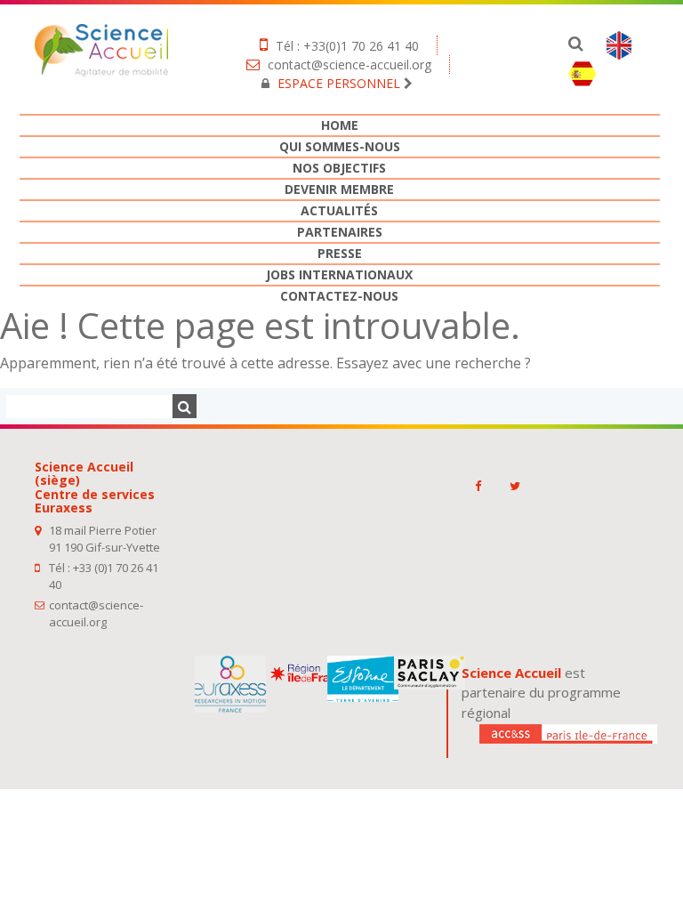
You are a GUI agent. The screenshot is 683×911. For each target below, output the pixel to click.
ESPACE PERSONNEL (339, 83)
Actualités (339, 210)
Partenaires (339, 231)
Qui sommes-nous (339, 146)
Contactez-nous (339, 295)
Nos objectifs (339, 167)
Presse (339, 253)
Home (339, 125)
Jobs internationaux (339, 274)
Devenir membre (339, 189)
